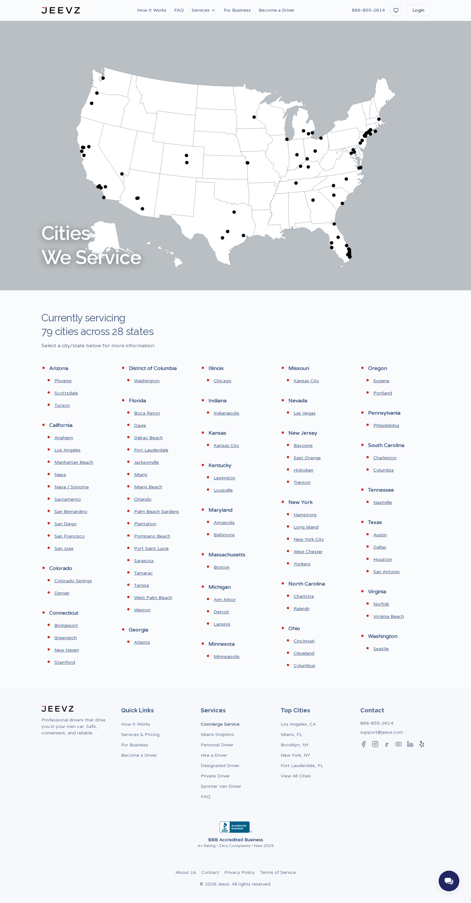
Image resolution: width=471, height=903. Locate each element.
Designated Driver (220, 765)
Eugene (381, 381)
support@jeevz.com (381, 732)
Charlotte (304, 596)
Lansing (222, 624)
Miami (140, 474)
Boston (222, 567)
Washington (147, 381)
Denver (62, 593)
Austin (380, 535)
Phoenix (63, 381)
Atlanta (142, 642)
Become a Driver (277, 10)
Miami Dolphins (217, 734)
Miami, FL (291, 734)
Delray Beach (148, 437)
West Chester (308, 551)
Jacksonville (146, 462)
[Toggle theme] (396, 10)
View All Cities (296, 776)
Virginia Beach (388, 616)
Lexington (224, 478)
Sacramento (67, 499)
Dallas (379, 547)
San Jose (63, 548)
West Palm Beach (153, 597)
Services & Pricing (140, 734)
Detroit (221, 612)
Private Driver (215, 776)
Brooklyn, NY (295, 745)
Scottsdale (66, 393)
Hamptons (305, 515)
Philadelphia (386, 425)
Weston (142, 610)
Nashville (382, 502)
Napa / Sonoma (71, 487)
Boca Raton (147, 413)
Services (200, 10)
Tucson (62, 405)
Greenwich (65, 638)
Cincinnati (304, 641)
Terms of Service (278, 872)
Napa (60, 474)
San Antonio (386, 571)
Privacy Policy (239, 872)
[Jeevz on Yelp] (422, 744)
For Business (237, 10)
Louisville (223, 490)
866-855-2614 (368, 10)
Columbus (304, 665)
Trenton (302, 482)
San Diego (65, 524)
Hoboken (303, 470)
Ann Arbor (225, 599)
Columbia (383, 470)
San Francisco (69, 536)
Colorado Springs (73, 581)
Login (418, 10)
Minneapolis (227, 656)
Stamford (64, 662)
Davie (140, 425)
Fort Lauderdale (151, 450)
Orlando (142, 499)
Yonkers (302, 564)
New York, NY (295, 755)
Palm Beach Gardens (156, 511)
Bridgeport (66, 625)
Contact (210, 872)
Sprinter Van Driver (221, 786)
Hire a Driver (214, 755)
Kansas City (226, 445)
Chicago (222, 381)
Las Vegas (305, 413)
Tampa (141, 585)
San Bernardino (70, 511)
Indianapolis (226, 413)
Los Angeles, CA (298, 724)
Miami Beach (148, 487)
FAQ (179, 10)
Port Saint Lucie (151, 548)
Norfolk (381, 604)
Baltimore (224, 535)
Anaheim (63, 437)
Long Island (306, 527)
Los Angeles (67, 450)
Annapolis (224, 522)
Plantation (145, 524)
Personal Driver (217, 745)
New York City (309, 539)
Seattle (381, 649)
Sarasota (143, 560)
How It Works (151, 10)
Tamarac (143, 573)
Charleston (385, 458)
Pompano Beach (152, 536)
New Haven (66, 650)
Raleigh (301, 608)
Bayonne (303, 445)
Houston (382, 559)
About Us (185, 872)
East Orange (307, 458)
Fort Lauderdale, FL (302, 765)
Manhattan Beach (73, 462)
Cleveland (304, 653)
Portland (382, 393)
